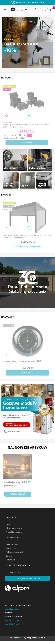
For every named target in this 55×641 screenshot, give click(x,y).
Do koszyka (26, 143)
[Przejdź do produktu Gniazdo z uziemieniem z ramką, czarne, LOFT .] (27, 341)
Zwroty (9, 556)
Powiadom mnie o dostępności (27, 246)
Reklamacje (11, 560)
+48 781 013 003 (12, 624)
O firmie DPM (12, 544)
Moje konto (11, 524)
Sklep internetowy (26, 638)
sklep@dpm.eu (11, 609)
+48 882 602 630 (12, 620)
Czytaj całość (17, 494)
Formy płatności (13, 572)
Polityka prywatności (15, 552)
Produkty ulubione (14, 532)
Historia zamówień (14, 528)
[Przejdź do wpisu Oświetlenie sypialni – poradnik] (17, 466)
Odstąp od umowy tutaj (27, 578)
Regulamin (11, 548)
